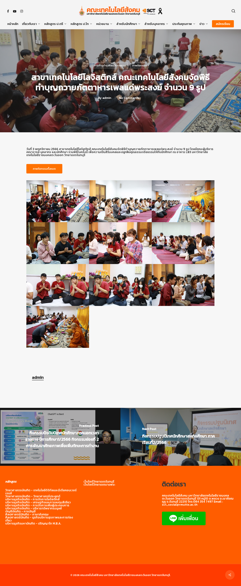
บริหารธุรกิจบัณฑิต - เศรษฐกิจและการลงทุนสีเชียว (38, 502)
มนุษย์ (58, 508)
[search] (233, 11)
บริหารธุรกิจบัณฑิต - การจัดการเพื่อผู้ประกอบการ (37, 505)
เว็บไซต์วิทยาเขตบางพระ (99, 484)
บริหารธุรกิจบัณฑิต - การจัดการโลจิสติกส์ (32, 499)
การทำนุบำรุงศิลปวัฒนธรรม (110, 65)
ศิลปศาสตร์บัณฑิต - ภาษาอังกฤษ (26, 514)
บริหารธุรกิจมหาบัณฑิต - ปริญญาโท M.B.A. (33, 523)
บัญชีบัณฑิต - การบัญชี (20, 511)
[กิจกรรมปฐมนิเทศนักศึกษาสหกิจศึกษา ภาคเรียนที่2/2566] (180, 437)
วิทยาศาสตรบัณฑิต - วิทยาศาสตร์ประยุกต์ (32, 496)
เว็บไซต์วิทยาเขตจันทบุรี (99, 481)
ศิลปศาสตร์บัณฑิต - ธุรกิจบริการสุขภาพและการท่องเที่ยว (39, 519)
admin (106, 97)
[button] (44, 168)
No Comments (129, 97)
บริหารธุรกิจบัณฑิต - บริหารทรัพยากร (29, 508)
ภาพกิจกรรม (139, 65)
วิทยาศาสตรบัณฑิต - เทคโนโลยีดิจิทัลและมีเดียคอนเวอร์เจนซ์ (41, 491)
